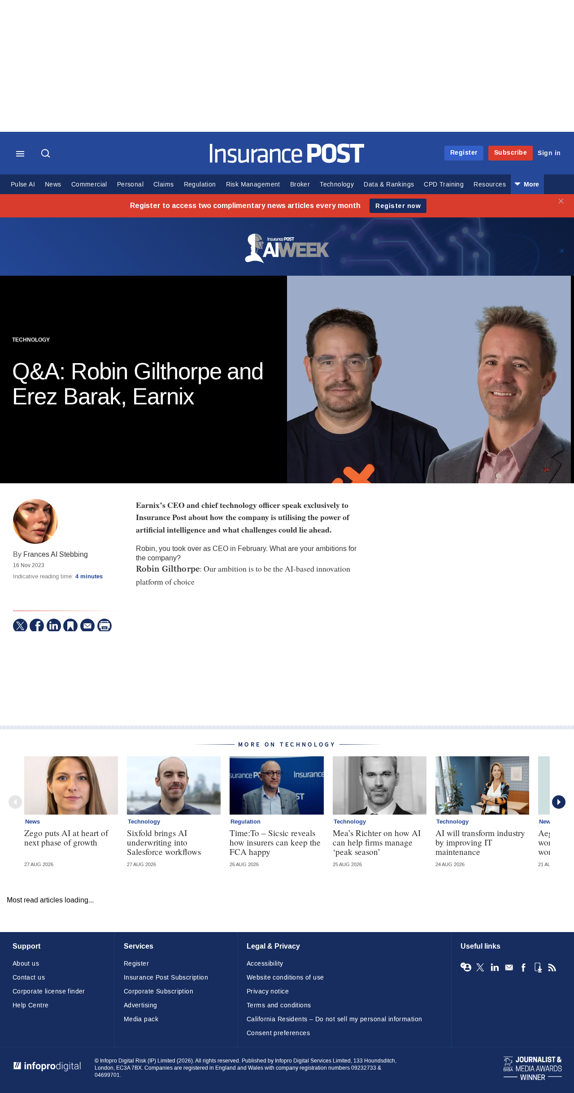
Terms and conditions (279, 1005)
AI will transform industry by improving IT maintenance (480, 842)
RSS (552, 967)
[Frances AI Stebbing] (35, 521)
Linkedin (494, 967)
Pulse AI (23, 184)
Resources (490, 184)
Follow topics (466, 967)
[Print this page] (104, 626)
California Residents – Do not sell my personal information (334, 1019)
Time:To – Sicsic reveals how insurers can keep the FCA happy (275, 842)
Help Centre (31, 1005)
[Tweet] (20, 626)
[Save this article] (70, 626)
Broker (300, 184)
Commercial (89, 184)
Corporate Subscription (158, 991)
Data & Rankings (389, 184)
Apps (537, 967)
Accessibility (265, 963)
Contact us (29, 977)
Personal (130, 184)
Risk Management (253, 184)
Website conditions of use (285, 977)
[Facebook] (37, 626)
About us (26, 963)
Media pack (141, 1019)
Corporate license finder (49, 991)
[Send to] (87, 626)
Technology (337, 184)
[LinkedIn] (54, 626)
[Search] (46, 154)
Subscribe (510, 152)
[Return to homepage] (287, 160)
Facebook (523, 967)
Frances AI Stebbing (55, 554)
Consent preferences (278, 1033)
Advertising (140, 1005)
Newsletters (509, 967)
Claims (163, 184)
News (53, 184)
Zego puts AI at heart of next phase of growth (66, 837)
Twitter (480, 967)
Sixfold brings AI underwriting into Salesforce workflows (164, 842)
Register (464, 152)
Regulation (200, 184)
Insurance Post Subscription (166, 977)
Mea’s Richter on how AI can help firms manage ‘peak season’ (377, 842)
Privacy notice (268, 991)
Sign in (549, 153)
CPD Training (444, 184)
